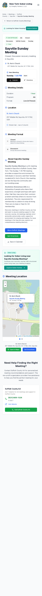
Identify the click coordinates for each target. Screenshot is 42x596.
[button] (21, 306)
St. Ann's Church (13, 114)
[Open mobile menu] (38, 5)
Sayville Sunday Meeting (17, 298)
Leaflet (19, 336)
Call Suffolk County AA (22, 410)
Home (4, 14)
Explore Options (32, 28)
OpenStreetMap (27, 336)
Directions (30, 80)
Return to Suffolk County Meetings (19, 21)
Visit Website (12, 404)
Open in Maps (14, 349)
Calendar (15, 80)
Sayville (12, 16)
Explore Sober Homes (14, 268)
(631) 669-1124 (15, 398)
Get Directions (12, 236)
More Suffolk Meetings (16, 230)
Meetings (12, 14)
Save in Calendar (16, 242)
